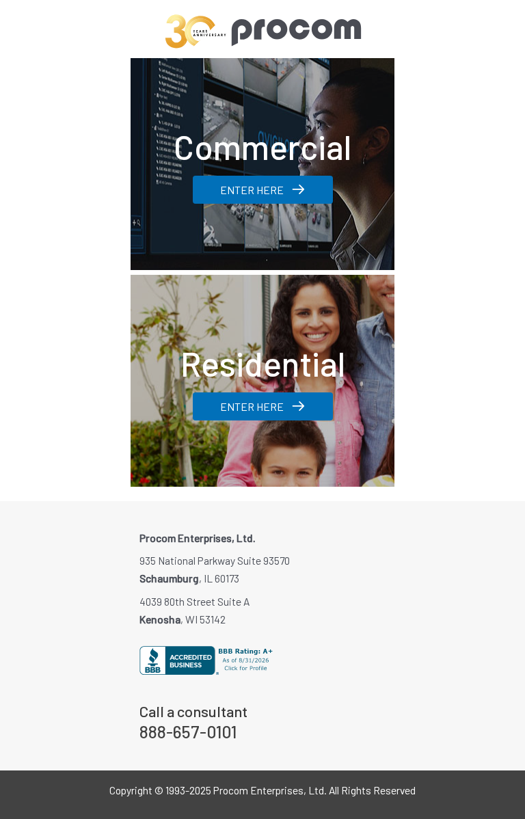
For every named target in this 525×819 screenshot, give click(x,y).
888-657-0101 (188, 731)
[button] (263, 190)
